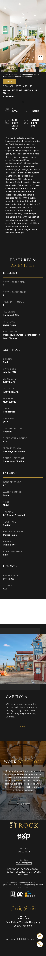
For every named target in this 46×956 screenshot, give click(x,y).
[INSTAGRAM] (26, 908)
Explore (23, 726)
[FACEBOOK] (13, 908)
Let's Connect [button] (23, 804)
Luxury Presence (23, 926)
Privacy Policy (34, 939)
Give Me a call (24, 852)
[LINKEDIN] (33, 908)
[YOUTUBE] (19, 908)
